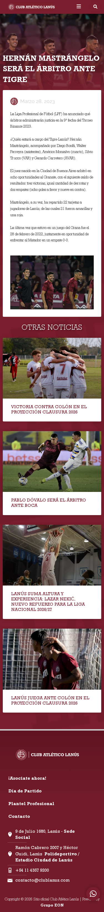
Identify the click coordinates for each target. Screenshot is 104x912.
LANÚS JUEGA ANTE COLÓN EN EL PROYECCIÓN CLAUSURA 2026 (50, 700)
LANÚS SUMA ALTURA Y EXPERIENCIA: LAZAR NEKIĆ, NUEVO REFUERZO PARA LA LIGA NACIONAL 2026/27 (48, 601)
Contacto (19, 816)
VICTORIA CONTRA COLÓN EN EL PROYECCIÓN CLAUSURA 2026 (49, 409)
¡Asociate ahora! (27, 778)
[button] (95, 6)
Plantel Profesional (31, 803)
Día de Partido (25, 791)
